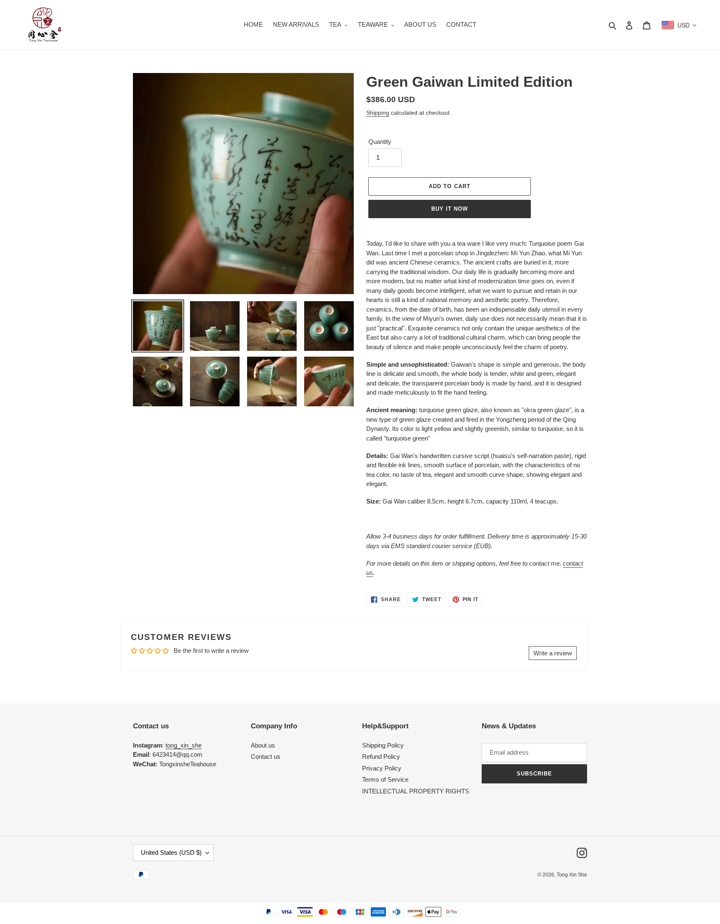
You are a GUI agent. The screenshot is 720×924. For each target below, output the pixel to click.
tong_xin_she (183, 745)
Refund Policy (381, 756)
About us (263, 745)
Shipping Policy (383, 745)
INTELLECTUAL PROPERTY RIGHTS (415, 791)
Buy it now (449, 209)
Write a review (552, 653)
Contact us (265, 756)
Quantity (379, 141)
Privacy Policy (381, 768)
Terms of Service (385, 779)
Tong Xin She (572, 875)
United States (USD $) (171, 852)
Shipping (377, 112)
